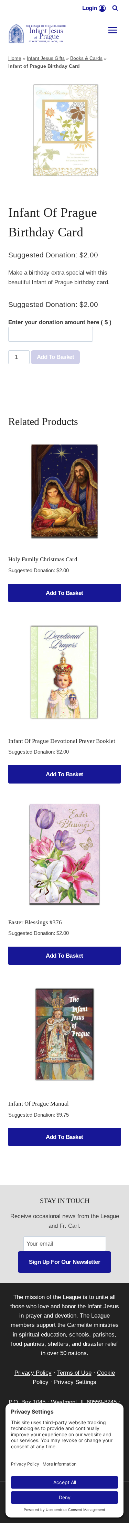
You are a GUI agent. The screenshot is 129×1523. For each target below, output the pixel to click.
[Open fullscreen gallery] (114, 179)
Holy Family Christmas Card (42, 559)
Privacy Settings (75, 1382)
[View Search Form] (115, 8)
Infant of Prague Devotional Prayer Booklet (61, 741)
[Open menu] (112, 30)
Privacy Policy (33, 1373)
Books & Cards (86, 58)
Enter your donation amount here (59, 322)
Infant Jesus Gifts (46, 58)
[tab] (64, 179)
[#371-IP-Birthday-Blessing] (64, 130)
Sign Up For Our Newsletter (64, 1262)
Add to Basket (55, 357)
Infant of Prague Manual (38, 1103)
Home (14, 58)
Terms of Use (74, 1373)
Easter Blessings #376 (35, 922)
